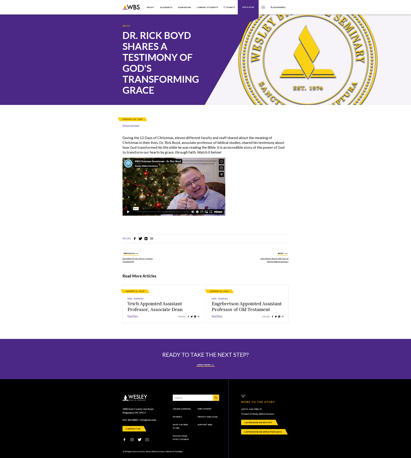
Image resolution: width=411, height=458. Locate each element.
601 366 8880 (130, 419)
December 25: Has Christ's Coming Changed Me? (138, 257)
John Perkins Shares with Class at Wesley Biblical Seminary (272, 257)
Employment (205, 409)
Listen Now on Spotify (258, 422)
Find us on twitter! (139, 439)
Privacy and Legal (208, 417)
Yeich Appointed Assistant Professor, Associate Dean (155, 306)
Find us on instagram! (132, 439)
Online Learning (182, 409)
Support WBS (205, 424)
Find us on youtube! (147, 439)
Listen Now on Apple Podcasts (263, 432)
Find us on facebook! (124, 439)
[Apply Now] (248, 7)
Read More (132, 316)
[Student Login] (263, 7)
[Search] (216, 398)
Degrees (177, 417)
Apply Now (203, 365)
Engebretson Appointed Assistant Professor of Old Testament (247, 306)
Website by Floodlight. (174, 451)
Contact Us (133, 429)
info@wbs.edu (148, 419)
